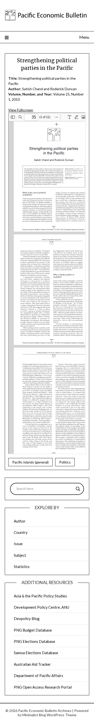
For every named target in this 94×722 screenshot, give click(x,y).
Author (20, 521)
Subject (20, 555)
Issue (18, 543)
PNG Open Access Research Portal (43, 687)
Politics (65, 462)
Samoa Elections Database (36, 652)
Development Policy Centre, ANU (41, 607)
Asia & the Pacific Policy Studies (40, 596)
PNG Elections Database (34, 641)
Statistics (22, 566)
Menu (84, 37)
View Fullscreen (20, 110)
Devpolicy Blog (27, 618)
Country (21, 532)
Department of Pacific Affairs (38, 675)
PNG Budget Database (33, 630)
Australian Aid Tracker (32, 664)
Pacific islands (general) (30, 462)
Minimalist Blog (34, 715)
